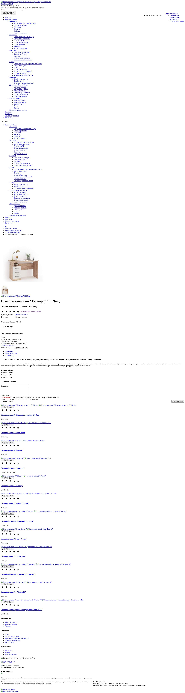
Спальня (12, 50)
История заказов (11, 624)
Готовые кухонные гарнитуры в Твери (28, 64)
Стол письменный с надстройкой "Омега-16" (18, 574)
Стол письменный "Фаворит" (12, 468)
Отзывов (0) (9, 355)
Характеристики (11, 353)
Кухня (11, 62)
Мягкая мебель (15, 98)
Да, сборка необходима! (12, 339)
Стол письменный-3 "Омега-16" (13, 592)
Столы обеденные (20, 69)
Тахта (16, 106)
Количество (5, 347)
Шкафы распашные (21, 79)
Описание (9, 351)
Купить (18, 347)
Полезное (8, 114)
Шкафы (12, 77)
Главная (8, 17)
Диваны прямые (20, 100)
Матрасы (17, 56)
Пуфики (17, 31)
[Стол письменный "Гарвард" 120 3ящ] (23, 281)
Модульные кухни (20, 66)
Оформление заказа (177, 21)
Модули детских (20, 87)
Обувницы (18, 27)
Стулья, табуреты (20, 73)
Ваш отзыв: (5, 395)
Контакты (8, 118)
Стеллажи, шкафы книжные (24, 83)
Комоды (17, 46)
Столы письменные (21, 94)
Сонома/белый (21, 344)
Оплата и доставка (12, 116)
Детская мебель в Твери (18, 85)
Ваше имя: (4, 386)
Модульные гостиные (22, 39)
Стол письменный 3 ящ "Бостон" (14, 539)
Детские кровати (20, 91)
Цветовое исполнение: (9, 341)
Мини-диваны (19, 104)
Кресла (16, 108)
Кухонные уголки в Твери (23, 75)
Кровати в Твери (20, 54)
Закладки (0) (174, 19)
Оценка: (4, 399)
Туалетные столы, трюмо (23, 60)
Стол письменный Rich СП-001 (13, 433)
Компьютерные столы (22, 92)
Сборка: (4, 337)
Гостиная (13, 35)
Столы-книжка (19, 44)
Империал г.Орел (22, 315)
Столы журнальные (21, 42)
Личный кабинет (172, 14)
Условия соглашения (12, 640)
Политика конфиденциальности (17, 638)
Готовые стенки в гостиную (24, 37)
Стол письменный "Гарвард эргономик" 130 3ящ (20, 415)
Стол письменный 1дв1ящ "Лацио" (15, 503)
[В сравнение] (26, 348)
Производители (11, 654)
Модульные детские (21, 89)
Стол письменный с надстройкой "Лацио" (17, 521)
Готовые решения (20, 25)
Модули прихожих (20, 33)
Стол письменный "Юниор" (12, 486)
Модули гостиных (20, 48)
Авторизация (175, 17)
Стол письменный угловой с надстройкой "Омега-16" (21, 610)
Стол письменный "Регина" (12, 450)
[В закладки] (22, 348)
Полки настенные (20, 96)
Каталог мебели (11, 19)
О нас (7, 634)
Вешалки (17, 29)
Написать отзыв (35, 311)
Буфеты (16, 67)
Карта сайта (9, 642)
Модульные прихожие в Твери (25, 23)
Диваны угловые (20, 102)
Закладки (8, 626)
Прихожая (13, 21)
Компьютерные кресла (18, 110)
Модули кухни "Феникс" (23, 71)
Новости (8, 112)
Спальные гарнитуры (21, 52)
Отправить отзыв (177, 401)
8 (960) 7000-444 (7, 4)
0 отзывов (23, 311)
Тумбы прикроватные (22, 58)
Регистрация (174, 15)
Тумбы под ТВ (19, 41)
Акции (7, 652)
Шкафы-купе (18, 81)
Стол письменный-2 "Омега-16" (13, 556)
